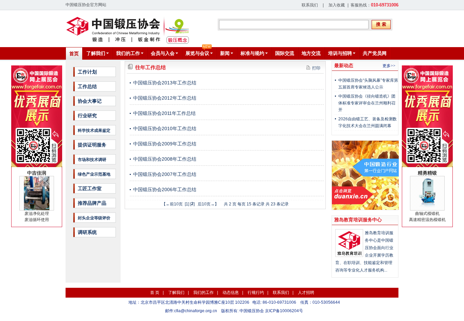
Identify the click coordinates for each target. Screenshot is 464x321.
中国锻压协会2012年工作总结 (164, 98)
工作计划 (87, 72)
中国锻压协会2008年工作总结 (164, 159)
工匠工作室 (90, 188)
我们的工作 (203, 292)
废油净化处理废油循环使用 (36, 196)
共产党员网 (375, 53)
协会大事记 (90, 101)
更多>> (388, 65)
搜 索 (381, 24)
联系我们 (310, 5)
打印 (315, 68)
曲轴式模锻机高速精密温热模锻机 (427, 196)
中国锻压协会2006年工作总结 (164, 189)
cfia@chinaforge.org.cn (195, 310)
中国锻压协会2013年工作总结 (164, 82)
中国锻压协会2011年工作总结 (164, 113)
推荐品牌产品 (92, 203)
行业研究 (87, 115)
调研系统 (87, 232)
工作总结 (87, 86)
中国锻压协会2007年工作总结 (164, 174)
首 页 (154, 292)
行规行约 (256, 292)
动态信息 (230, 292)
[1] (187, 204)
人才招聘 (306, 292)
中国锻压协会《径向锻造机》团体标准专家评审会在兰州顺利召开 (366, 103)
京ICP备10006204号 (284, 310)
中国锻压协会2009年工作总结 (164, 143)
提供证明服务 (92, 144)
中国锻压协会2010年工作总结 (164, 128)
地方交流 (311, 53)
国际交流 (284, 53)
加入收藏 (336, 5)
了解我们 (176, 292)
